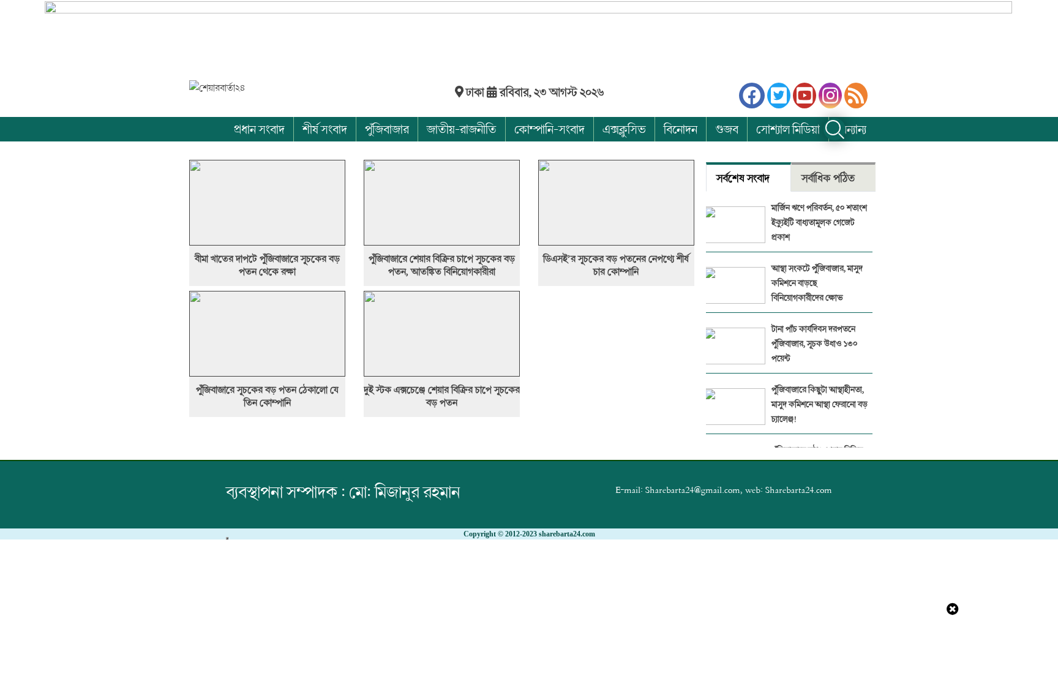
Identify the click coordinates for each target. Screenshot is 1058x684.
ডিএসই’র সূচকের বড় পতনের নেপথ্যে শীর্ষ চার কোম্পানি (616, 265)
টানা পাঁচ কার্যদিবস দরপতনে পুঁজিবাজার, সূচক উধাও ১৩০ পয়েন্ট (814, 343)
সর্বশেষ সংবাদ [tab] (743, 178)
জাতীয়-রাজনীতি (462, 129)
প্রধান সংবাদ (259, 129)
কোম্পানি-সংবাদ (549, 129)
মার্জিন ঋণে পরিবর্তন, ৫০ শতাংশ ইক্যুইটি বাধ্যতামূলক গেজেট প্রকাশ (819, 221)
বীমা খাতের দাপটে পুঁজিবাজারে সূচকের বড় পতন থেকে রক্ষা (267, 265)
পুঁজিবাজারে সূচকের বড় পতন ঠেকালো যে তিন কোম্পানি (267, 396)
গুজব (726, 129)
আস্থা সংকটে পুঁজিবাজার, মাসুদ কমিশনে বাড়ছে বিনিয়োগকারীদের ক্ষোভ (817, 282)
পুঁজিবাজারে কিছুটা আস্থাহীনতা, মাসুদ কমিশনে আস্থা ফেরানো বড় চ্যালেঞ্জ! (819, 403)
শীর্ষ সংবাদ (324, 129)
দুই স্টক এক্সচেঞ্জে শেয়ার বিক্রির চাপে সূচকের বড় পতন (442, 396)
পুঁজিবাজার (387, 129)
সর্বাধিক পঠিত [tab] (828, 178)
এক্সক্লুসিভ (624, 129)
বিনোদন (680, 129)
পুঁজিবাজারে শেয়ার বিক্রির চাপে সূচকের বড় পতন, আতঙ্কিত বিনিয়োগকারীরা (442, 265)
